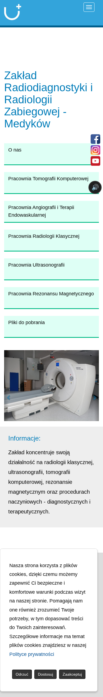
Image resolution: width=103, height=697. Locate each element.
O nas (14, 150)
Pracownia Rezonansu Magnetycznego (51, 293)
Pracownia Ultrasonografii (36, 265)
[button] (6, 385)
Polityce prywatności (31, 654)
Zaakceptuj (72, 674)
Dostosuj (45, 674)
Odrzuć (22, 674)
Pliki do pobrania (26, 322)
